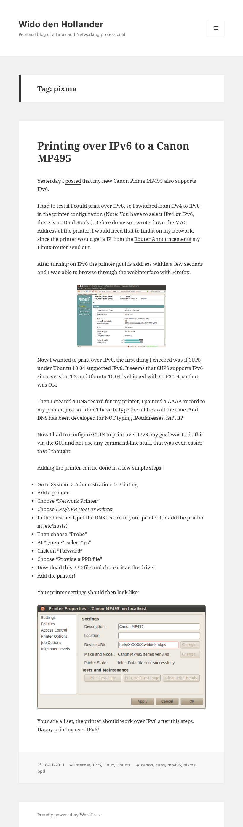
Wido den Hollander (61, 24)
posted (73, 180)
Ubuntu (124, 765)
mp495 (174, 765)
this (67, 567)
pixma (189, 765)
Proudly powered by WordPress (69, 815)
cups (160, 765)
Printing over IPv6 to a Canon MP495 (113, 152)
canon (147, 765)
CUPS (194, 359)
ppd (41, 771)
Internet (82, 765)
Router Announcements (162, 239)
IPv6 (97, 765)
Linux (108, 765)
